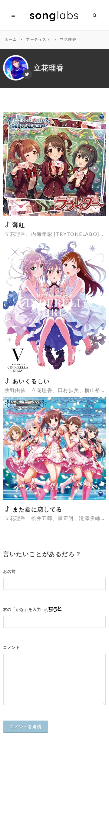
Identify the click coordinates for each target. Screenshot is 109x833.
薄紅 (18, 224)
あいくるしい (30, 380)
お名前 (9, 571)
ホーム (11, 39)
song (54, 15)
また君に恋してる (36, 509)
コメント (11, 647)
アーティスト (38, 39)
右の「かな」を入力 (22, 609)
